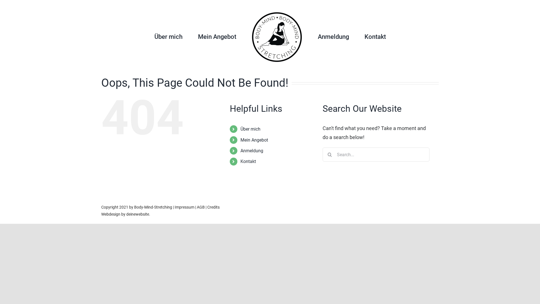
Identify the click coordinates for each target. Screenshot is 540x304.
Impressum (184, 207)
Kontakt (248, 161)
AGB (201, 207)
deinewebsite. (138, 214)
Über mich (250, 129)
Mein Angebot (254, 140)
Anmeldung (251, 150)
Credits (213, 207)
